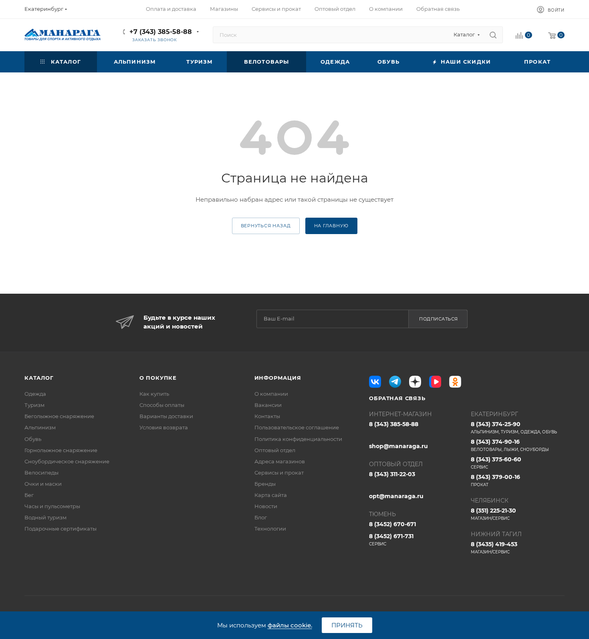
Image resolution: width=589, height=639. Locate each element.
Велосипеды (41, 472)
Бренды (265, 484)
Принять (347, 625)
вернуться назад (266, 225)
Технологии (270, 528)
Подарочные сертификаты (60, 528)
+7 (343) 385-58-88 (160, 32)
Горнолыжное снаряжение (60, 450)
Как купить (154, 394)
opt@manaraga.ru (396, 496)
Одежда (35, 394)
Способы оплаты (161, 405)
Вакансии (268, 405)
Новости (265, 506)
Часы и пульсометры (52, 506)
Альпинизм (40, 427)
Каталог (39, 378)
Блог (260, 517)
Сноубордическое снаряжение (66, 461)
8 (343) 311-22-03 (392, 474)
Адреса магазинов (279, 461)
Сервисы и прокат (279, 472)
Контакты (267, 416)
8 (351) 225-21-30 (493, 514)
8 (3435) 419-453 (494, 548)
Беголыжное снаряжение (59, 416)
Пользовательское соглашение (296, 427)
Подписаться (438, 319)
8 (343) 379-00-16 (495, 480)
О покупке (158, 378)
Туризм (34, 405)
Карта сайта (270, 495)
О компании (271, 394)
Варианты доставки (166, 416)
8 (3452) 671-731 (391, 540)
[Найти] (493, 34)
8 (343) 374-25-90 (514, 428)
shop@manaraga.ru (398, 446)
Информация (277, 378)
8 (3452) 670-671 (392, 524)
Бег (29, 495)
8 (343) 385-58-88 (393, 424)
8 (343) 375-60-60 (496, 463)
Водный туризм (45, 517)
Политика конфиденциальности (298, 439)
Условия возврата (163, 427)
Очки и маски (43, 484)
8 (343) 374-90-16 (510, 445)
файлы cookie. (290, 625)
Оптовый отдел (274, 450)
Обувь (32, 439)
